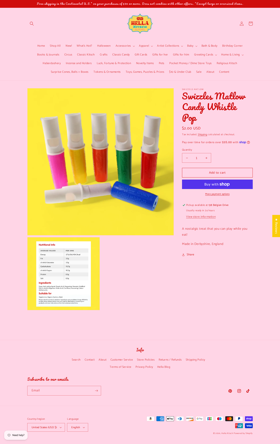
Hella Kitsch (227, 433)
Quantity (187, 150)
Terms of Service (120, 367)
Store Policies (146, 360)
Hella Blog (163, 367)
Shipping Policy (195, 360)
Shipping (202, 134)
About (102, 360)
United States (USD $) (44, 427)
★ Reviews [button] (276, 226)
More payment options (217, 194)
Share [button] (190, 254)
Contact (89, 360)
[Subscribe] (96, 391)
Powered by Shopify (243, 433)
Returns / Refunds (170, 360)
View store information (201, 217)
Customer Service (121, 360)
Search (76, 360)
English (75, 427)
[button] (31, 23)
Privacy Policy (144, 367)
